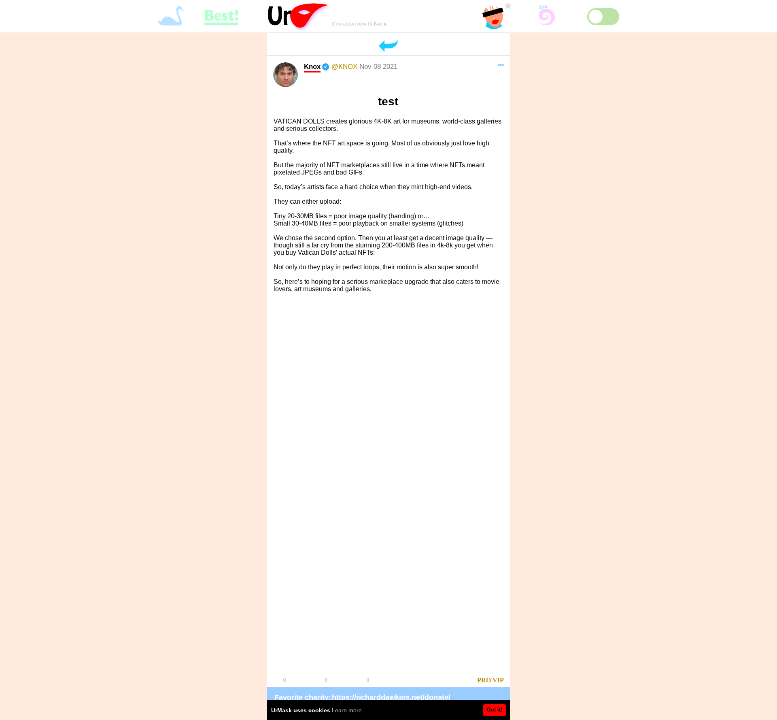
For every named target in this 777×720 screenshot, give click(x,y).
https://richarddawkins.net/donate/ (391, 697)
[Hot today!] (442, 680)
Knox (312, 66)
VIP (498, 680)
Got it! (494, 710)
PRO (484, 680)
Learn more (347, 710)
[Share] (403, 680)
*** (501, 66)
